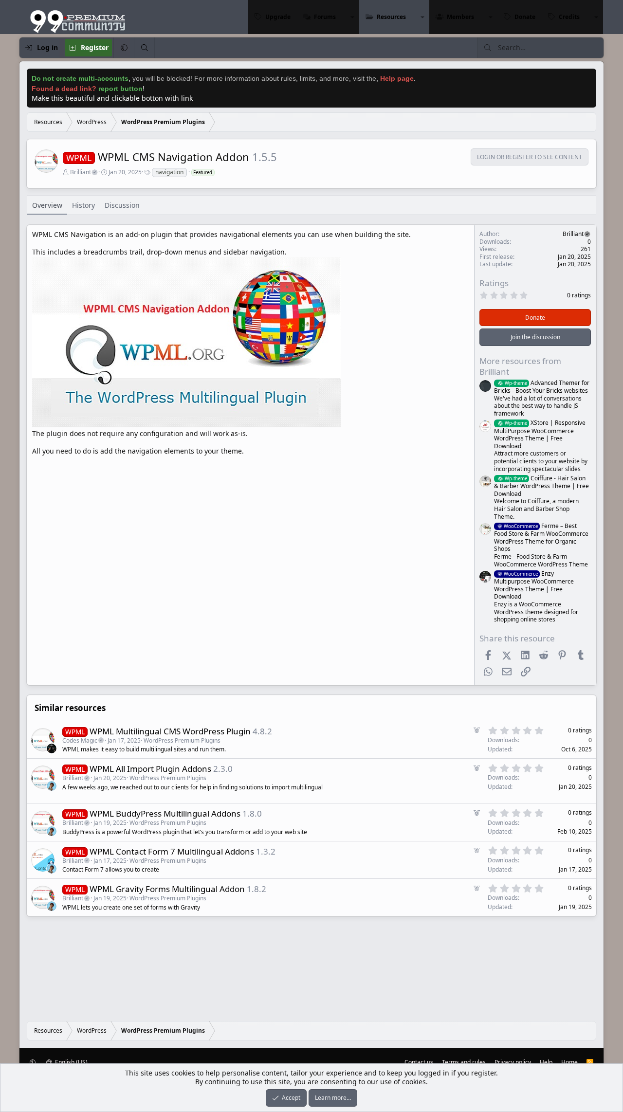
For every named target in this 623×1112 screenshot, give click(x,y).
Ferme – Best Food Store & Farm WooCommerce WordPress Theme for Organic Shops (541, 537)
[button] (352, 17)
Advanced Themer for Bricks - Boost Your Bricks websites (541, 387)
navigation (169, 172)
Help (546, 1062)
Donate (524, 17)
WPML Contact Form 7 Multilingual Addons (172, 851)
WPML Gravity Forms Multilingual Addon (167, 888)
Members (460, 17)
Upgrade (278, 17)
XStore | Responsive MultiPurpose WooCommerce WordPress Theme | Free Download (540, 434)
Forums (325, 17)
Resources (391, 17)
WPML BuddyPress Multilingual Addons (165, 813)
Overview (47, 205)
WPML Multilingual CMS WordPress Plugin (170, 731)
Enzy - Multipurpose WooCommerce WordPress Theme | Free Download (534, 585)
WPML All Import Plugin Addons (150, 768)
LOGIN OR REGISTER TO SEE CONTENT (529, 157)
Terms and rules (464, 1062)
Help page (397, 78)
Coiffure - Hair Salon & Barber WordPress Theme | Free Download (541, 486)
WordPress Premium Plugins (182, 740)
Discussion (122, 205)
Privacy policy (513, 1062)
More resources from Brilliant (520, 366)
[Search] (144, 47)
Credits (569, 17)
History (83, 205)
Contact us (418, 1062)
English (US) (71, 1062)
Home (569, 1062)
